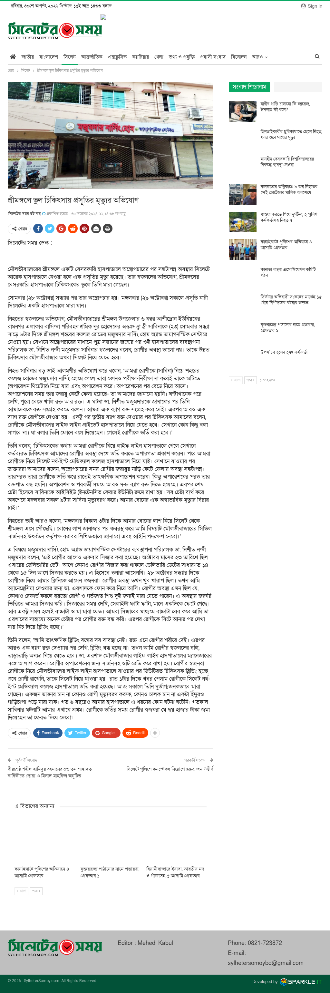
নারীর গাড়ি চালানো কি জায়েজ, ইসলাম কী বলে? (285, 107)
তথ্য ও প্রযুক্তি (182, 57)
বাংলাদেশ (48, 57)
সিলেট (69, 57)
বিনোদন (239, 57)
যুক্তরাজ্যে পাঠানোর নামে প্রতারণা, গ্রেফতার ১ (288, 328)
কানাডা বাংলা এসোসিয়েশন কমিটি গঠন (288, 272)
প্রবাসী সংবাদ (213, 57)
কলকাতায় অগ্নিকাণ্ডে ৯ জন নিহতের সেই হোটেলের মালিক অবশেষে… (289, 190)
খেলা (158, 57)
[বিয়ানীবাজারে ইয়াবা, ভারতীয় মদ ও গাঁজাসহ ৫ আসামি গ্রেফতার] (176, 841)
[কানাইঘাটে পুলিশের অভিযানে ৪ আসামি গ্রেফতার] (45, 841)
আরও (257, 57)
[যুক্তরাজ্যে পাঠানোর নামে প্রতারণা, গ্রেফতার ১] (111, 841)
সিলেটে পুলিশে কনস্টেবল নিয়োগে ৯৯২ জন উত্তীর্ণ (170, 769)
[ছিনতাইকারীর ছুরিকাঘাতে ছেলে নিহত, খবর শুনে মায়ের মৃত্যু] (243, 139)
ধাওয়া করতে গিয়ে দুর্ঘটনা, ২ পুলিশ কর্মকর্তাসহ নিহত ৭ (289, 217)
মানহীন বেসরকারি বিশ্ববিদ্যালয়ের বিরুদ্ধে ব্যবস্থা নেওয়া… (287, 162)
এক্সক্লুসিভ (117, 57)
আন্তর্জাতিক (91, 57)
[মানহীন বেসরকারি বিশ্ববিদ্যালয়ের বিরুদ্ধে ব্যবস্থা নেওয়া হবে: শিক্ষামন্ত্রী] (243, 166)
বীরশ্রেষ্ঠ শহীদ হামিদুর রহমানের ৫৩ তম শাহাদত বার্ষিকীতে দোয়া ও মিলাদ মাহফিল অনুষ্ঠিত (50, 772)
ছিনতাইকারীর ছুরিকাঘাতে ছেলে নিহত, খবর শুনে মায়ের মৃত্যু (291, 135)
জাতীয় (28, 57)
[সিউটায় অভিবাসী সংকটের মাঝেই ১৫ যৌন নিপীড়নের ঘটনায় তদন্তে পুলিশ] (243, 304)
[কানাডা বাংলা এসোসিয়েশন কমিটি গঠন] (243, 277)
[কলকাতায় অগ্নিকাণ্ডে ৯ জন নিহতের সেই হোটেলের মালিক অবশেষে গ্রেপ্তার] (243, 194)
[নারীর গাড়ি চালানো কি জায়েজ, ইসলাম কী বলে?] (243, 111)
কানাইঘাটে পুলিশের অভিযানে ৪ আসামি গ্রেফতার (286, 245)
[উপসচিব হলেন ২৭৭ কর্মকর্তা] (243, 360)
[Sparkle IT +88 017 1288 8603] (301, 981)
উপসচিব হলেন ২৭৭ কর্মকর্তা (284, 352)
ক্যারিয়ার (140, 57)
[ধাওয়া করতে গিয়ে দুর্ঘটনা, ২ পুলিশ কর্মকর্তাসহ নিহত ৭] (243, 222)
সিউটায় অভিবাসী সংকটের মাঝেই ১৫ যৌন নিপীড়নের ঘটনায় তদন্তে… (291, 300)
